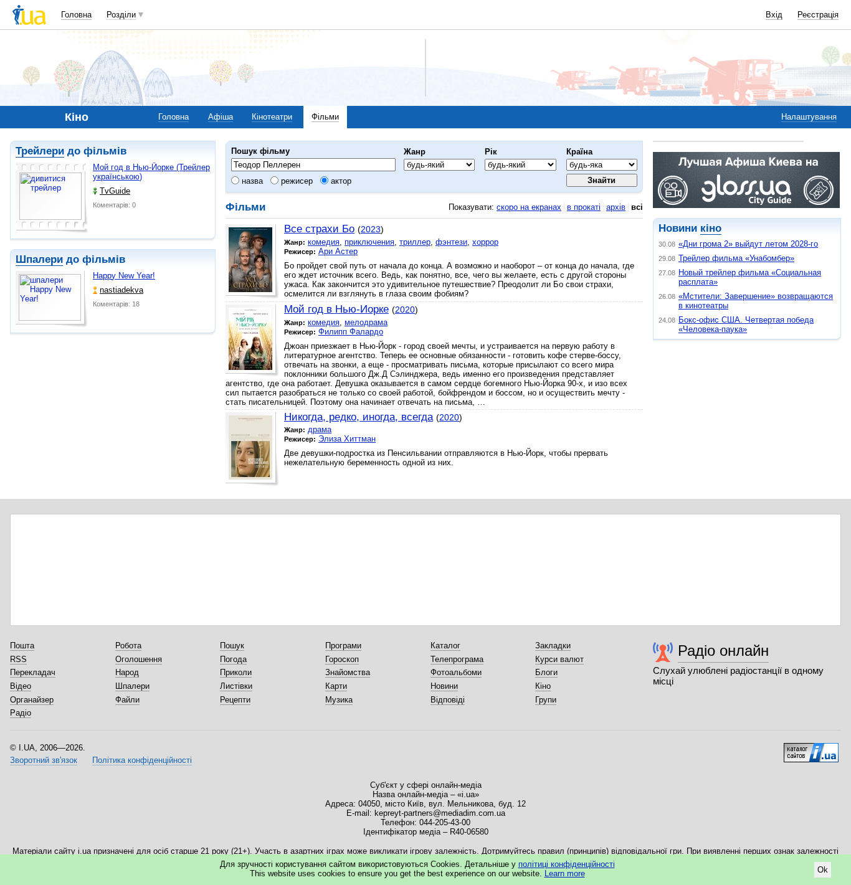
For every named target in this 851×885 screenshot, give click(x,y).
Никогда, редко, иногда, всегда (358, 417)
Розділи (121, 14)
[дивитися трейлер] (52, 198)
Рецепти (235, 699)
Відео (20, 686)
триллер (414, 242)
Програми (343, 645)
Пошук (232, 645)
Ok (822, 869)
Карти (336, 686)
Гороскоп (342, 659)
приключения (369, 242)
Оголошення (138, 659)
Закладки (553, 645)
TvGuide (115, 191)
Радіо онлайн (723, 650)
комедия (324, 242)
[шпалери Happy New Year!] (52, 299)
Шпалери (39, 259)
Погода (233, 659)
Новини (444, 686)
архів (615, 207)
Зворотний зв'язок (43, 760)
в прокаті (584, 207)
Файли (127, 699)
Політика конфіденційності (142, 760)
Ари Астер (338, 251)
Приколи (236, 672)
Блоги (546, 672)
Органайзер (32, 699)
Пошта (22, 645)
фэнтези (451, 242)
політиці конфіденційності (566, 864)
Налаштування (809, 116)
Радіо (20, 712)
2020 (405, 310)
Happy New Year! (124, 275)
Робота (128, 645)
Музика (339, 699)
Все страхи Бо (319, 229)
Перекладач (32, 672)
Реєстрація (818, 14)
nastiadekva (121, 290)
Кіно (543, 686)
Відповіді (447, 699)
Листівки (236, 686)
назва (251, 181)
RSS (18, 659)
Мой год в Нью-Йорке (336, 309)
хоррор (485, 242)
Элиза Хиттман (347, 438)
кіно (710, 228)
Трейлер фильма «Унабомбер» (736, 258)
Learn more (564, 873)
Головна (76, 14)
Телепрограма (456, 659)
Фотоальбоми (456, 672)
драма (319, 429)
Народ (127, 672)
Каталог (445, 645)
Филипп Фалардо (350, 331)
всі (637, 207)
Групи (545, 699)
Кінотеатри (272, 116)
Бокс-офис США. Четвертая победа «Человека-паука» (746, 324)
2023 (371, 229)
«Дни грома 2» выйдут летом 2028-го (748, 243)
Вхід (774, 14)
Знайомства (347, 672)
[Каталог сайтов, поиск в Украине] (811, 748)
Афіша (220, 116)
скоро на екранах (529, 207)
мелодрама (366, 322)
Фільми (325, 116)
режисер (295, 181)
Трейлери (40, 151)
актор (339, 181)
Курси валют (559, 659)
